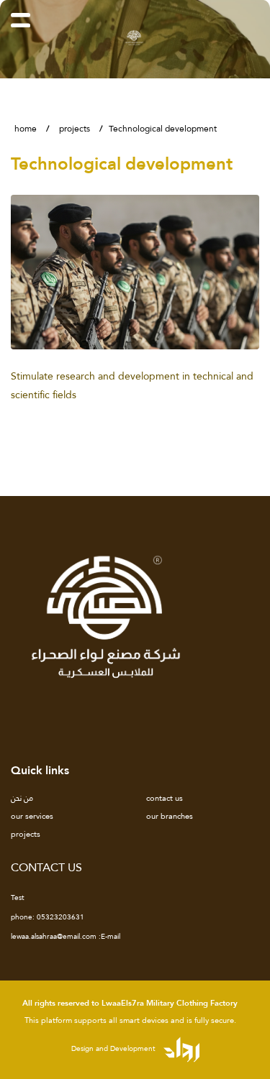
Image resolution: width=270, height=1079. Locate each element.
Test (17, 898)
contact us (164, 798)
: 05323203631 (47, 917)
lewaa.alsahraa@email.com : (65, 936)
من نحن (22, 798)
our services (32, 816)
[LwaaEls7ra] (135, 36)
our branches (169, 816)
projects (74, 129)
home (25, 129)
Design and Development (114, 1048)
